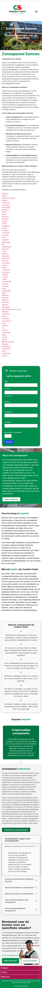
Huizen (4, 268)
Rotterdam (5, 319)
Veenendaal (6, 332)
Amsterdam (6, 207)
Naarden (5, 305)
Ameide (4, 200)
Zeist (4, 351)
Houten (4, 265)
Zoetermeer (6, 353)
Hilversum (5, 261)
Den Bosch (5, 233)
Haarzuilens (6, 256)
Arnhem (4, 212)
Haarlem (5, 254)
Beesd (4, 214)
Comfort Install (26, 982)
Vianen (4, 335)
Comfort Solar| (15, 981)
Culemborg (5, 226)
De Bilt (4, 228)
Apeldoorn (5, 210)
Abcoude (5, 193)
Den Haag (5, 235)
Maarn (4, 293)
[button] (36, 11)
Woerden (5, 344)
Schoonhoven (6, 321)
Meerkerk (5, 298)
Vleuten (4, 337)
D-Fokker (26, 986)
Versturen (9, 442)
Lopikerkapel (6, 291)
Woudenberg (6, 346)
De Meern (5, 230)
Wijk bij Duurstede (8, 342)
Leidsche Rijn (6, 281)
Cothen (4, 224)
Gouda (4, 251)
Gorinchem (5, 249)
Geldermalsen (6, 247)
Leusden (5, 284)
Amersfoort (6, 203)
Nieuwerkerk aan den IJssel (11, 309)
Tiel (3, 328)
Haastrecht (6, 258)
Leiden (4, 279)
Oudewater (6, 314)
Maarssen (5, 295)
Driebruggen (6, 242)
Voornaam (7, 388)
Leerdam (5, 275)
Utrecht (4, 330)
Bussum (4, 221)
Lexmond (5, 286)
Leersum (5, 277)
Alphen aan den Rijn (8, 198)
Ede (3, 244)
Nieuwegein (6, 307)
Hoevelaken (6, 263)
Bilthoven (5, 217)
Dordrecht (5, 240)
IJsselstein (6, 270)
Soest (4, 323)
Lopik (4, 288)
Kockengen (6, 272)
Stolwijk (4, 326)
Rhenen (4, 316)
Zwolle (4, 356)
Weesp (4, 339)
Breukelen (5, 219)
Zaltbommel (6, 349)
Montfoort (5, 302)
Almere (4, 196)
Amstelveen (6, 205)
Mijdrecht (5, 300)
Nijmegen (5, 312)
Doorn (4, 237)
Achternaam (8, 396)
